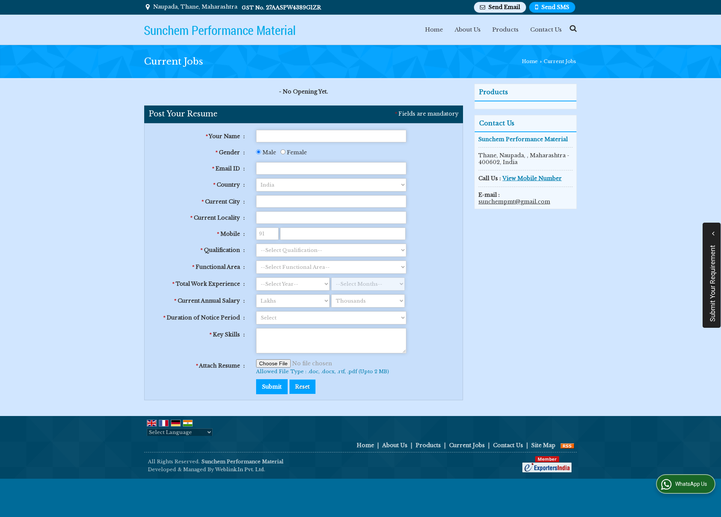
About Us (468, 29)
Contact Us (546, 29)
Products (505, 29)
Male (268, 152)
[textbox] (331, 201)
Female (296, 152)
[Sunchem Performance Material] (219, 29)
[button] (532, 178)
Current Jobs (467, 445)
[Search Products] (572, 28)
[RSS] (567, 445)
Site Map (543, 445)
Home (434, 29)
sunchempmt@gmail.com (514, 201)
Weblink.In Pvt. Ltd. (240, 469)
